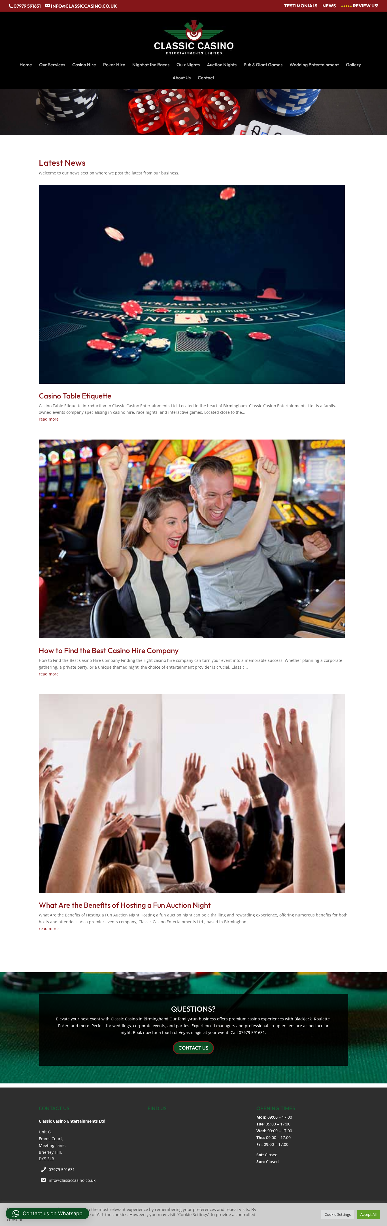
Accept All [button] (368, 1214)
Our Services (52, 65)
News (329, 5)
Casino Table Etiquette (75, 395)
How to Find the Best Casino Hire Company (108, 650)
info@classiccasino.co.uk (72, 1180)
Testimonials (300, 5)
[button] (47, 1213)
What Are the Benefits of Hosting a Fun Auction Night (125, 905)
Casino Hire (84, 65)
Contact (206, 78)
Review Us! (365, 5)
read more (49, 419)
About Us (182, 78)
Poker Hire (114, 65)
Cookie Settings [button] (338, 1214)
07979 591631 (62, 1169)
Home (26, 65)
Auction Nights (222, 65)
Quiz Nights (188, 65)
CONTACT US (193, 1048)
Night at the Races (150, 65)
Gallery (353, 65)
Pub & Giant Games (263, 65)
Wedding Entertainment (314, 65)
